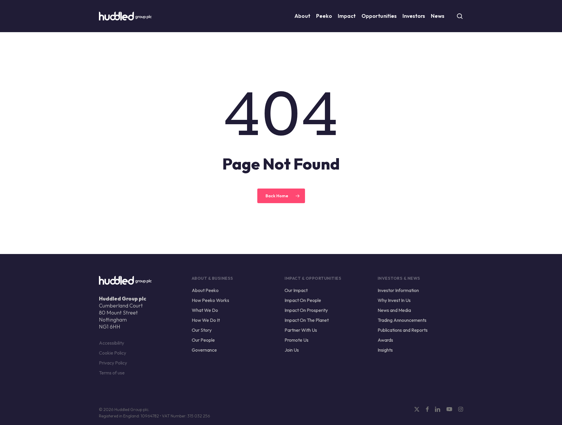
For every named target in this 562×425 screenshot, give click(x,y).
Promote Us (297, 340)
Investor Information (398, 290)
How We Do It (206, 320)
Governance (204, 350)
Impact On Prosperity (306, 310)
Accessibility (111, 343)
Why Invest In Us (394, 300)
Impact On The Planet (307, 320)
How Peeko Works (210, 300)
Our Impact (296, 290)
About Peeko (205, 290)
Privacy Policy (113, 363)
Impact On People (303, 300)
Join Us (292, 350)
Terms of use (112, 373)
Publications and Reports (403, 330)
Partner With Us (301, 330)
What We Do (205, 310)
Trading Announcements (402, 320)
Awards (385, 340)
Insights (385, 350)
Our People (203, 340)
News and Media (394, 310)
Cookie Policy (112, 353)
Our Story (202, 330)
